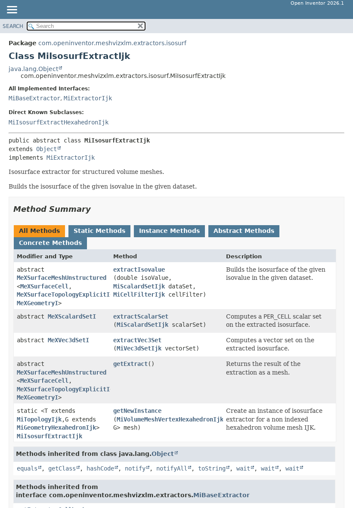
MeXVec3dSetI (68, 340)
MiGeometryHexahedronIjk (56, 427)
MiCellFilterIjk (139, 294)
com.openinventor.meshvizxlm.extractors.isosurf (112, 43)
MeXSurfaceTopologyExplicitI (63, 294)
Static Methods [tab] (99, 230)
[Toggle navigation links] (11, 10)
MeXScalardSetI (72, 316)
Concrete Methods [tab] (50, 242)
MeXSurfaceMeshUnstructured (61, 277)
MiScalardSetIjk (139, 286)
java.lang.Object (33, 68)
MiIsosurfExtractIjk (49, 436)
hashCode (100, 468)
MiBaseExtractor (34, 98)
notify (135, 468)
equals (27, 468)
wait (243, 468)
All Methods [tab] (39, 230)
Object (46, 149)
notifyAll (171, 468)
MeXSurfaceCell (44, 286)
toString (212, 468)
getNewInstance (137, 410)
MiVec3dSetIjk (139, 348)
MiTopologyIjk (39, 419)
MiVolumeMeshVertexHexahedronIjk (170, 419)
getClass (62, 468)
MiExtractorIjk (88, 98)
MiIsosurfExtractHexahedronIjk (58, 122)
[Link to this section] (96, 209)
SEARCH (13, 26)
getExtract (130, 363)
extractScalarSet (140, 316)
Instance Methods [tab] (169, 230)
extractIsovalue (139, 269)
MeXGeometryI (37, 303)
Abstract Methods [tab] (244, 230)
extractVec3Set (137, 340)
